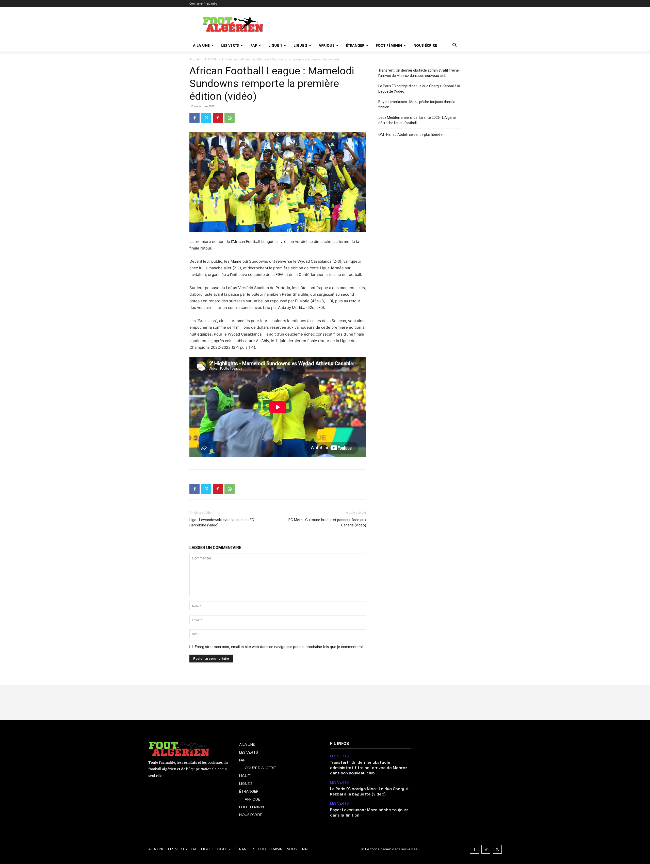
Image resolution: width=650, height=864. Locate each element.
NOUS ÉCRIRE (425, 45)
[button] (454, 45)
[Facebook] (194, 118)
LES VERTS (230, 45)
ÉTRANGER (355, 45)
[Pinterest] (218, 118)
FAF (253, 45)
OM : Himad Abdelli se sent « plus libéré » (410, 134)
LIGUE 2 (300, 45)
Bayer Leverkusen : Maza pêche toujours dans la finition (416, 104)
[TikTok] (485, 849)
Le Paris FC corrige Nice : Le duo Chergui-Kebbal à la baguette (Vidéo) (419, 88)
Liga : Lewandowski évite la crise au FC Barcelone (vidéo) (221, 522)
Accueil (194, 59)
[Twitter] (206, 118)
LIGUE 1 (275, 45)
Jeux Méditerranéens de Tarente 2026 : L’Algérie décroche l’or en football (417, 120)
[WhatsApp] (229, 118)
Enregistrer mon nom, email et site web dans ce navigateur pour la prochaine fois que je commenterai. (279, 646)
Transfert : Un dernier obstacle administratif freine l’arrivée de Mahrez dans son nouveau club (418, 73)
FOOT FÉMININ (389, 45)
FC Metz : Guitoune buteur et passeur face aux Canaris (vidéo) (327, 522)
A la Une (201, 45)
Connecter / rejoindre (203, 3)
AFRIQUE (326, 45)
